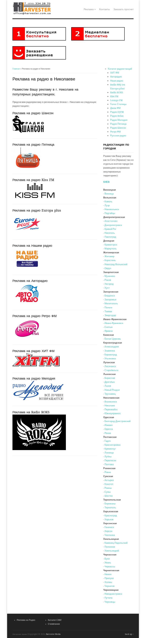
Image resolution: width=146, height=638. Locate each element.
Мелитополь (111, 303)
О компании (54, 624)
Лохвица (109, 452)
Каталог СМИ (54, 620)
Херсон (108, 531)
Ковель (108, 201)
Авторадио (116, 76)
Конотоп (109, 484)
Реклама (90, 9)
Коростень (110, 260)
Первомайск (111, 409)
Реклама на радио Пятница (33, 144)
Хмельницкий (112, 550)
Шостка (109, 495)
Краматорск (111, 244)
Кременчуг (110, 448)
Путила (108, 597)
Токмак (108, 311)
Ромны (108, 488)
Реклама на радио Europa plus (36, 210)
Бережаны (110, 503)
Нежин (108, 574)
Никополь (110, 233)
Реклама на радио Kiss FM (33, 180)
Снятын (109, 327)
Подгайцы (110, 213)
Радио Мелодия (118, 120)
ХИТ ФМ (114, 72)
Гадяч (108, 441)
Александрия (112, 346)
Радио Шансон (118, 127)
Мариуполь (111, 248)
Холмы (108, 582)
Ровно (108, 472)
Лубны (108, 456)
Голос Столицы (118, 104)
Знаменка (110, 350)
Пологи (108, 307)
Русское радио (118, 135)
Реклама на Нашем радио (32, 245)
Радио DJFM (117, 112)
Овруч (108, 268)
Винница (109, 193)
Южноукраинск (113, 413)
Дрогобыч (110, 382)
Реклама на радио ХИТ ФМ (33, 351)
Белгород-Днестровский (118, 421)
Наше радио (116, 80)
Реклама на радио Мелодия (33, 378)
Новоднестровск (113, 594)
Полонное (110, 546)
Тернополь (110, 507)
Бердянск (110, 295)
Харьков (109, 519)
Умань (108, 562)
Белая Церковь (113, 338)
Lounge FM (116, 100)
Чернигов (109, 586)
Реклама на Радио (26, 620)
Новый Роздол (112, 390)
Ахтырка (109, 480)
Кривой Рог (110, 229)
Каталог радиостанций (120, 68)
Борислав (110, 378)
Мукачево (110, 276)
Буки (107, 558)
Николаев (110, 405)
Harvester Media (53, 634)
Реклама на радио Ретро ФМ (34, 316)
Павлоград (110, 237)
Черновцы (110, 602)
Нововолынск (112, 209)
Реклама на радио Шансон (32, 113)
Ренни (108, 433)
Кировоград (111, 354)
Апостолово (111, 221)
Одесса (109, 429)
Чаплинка (110, 535)
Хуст (107, 287)
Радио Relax (117, 116)
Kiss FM (114, 96)
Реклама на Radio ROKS (30, 412)
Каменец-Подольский (116, 543)
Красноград (111, 515)
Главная (16, 69)
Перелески (110, 460)
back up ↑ (129, 634)
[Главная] (32, 14)
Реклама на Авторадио (30, 281)
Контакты (104, 9)
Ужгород (109, 284)
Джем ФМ (115, 108)
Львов (108, 386)
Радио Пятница (118, 124)
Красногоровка (112, 445)
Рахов (108, 280)
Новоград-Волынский (116, 264)
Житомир (109, 256)
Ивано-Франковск (114, 323)
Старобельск (111, 370)
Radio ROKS (116, 92)
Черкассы (110, 566)
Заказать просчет (123, 9)
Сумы (108, 492)
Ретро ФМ (115, 131)
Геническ (109, 527)
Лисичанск (110, 366)
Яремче (109, 331)
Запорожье (110, 299)
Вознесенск (111, 401)
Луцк (107, 205)
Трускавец (110, 394)
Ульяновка (110, 358)
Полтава (109, 464)
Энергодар (110, 315)
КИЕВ (106, 182)
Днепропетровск (113, 225)
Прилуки (109, 578)
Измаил (109, 425)
